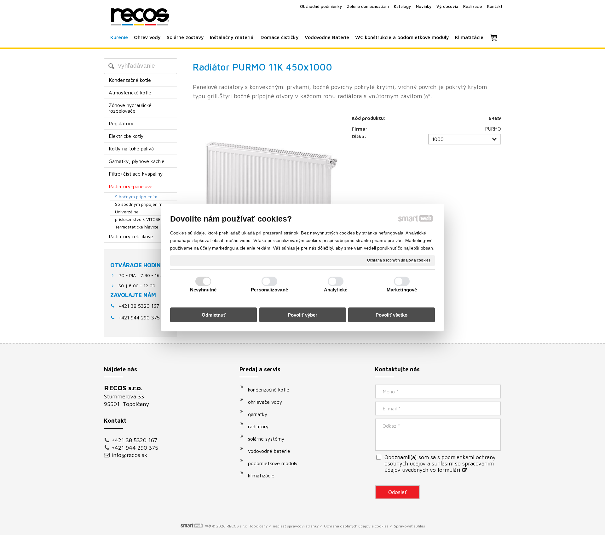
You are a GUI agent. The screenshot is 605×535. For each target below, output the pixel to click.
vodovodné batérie (269, 451)
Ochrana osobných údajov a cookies (398, 260)
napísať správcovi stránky (296, 526)
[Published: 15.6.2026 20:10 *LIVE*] (208, 526)
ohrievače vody (265, 402)
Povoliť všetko (391, 315)
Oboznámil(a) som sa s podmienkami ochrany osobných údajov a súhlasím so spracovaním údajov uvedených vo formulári (440, 463)
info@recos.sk (129, 455)
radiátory (258, 426)
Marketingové (402, 289)
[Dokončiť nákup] (493, 37)
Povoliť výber (302, 315)
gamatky (258, 414)
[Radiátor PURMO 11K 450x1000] (267, 189)
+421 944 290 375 (135, 447)
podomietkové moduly (273, 463)
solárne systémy (266, 439)
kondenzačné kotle (268, 389)
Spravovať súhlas (409, 526)
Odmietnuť (214, 315)
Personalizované (269, 289)
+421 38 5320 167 (138, 306)
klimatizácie (261, 475)
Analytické (335, 289)
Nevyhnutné (203, 289)
